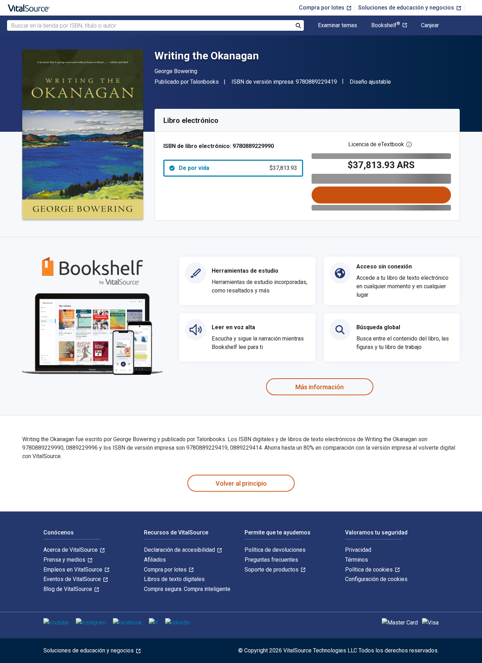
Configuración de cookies (376, 579)
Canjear (430, 25)
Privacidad (358, 549)
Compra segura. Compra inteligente (187, 589)
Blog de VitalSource (68, 589)
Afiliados (155, 559)
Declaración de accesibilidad (180, 549)
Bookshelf (385, 25)
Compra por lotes (322, 7)
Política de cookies (369, 569)
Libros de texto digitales (174, 579)
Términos (356, 559)
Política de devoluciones (275, 549)
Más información (319, 387)
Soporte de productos (272, 569)
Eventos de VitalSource (72, 579)
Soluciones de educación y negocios (407, 7)
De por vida (238, 168)
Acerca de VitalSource (71, 549)
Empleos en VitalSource (73, 569)
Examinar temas (337, 25)
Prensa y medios (65, 559)
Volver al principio (241, 483)
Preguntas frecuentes (271, 559)
